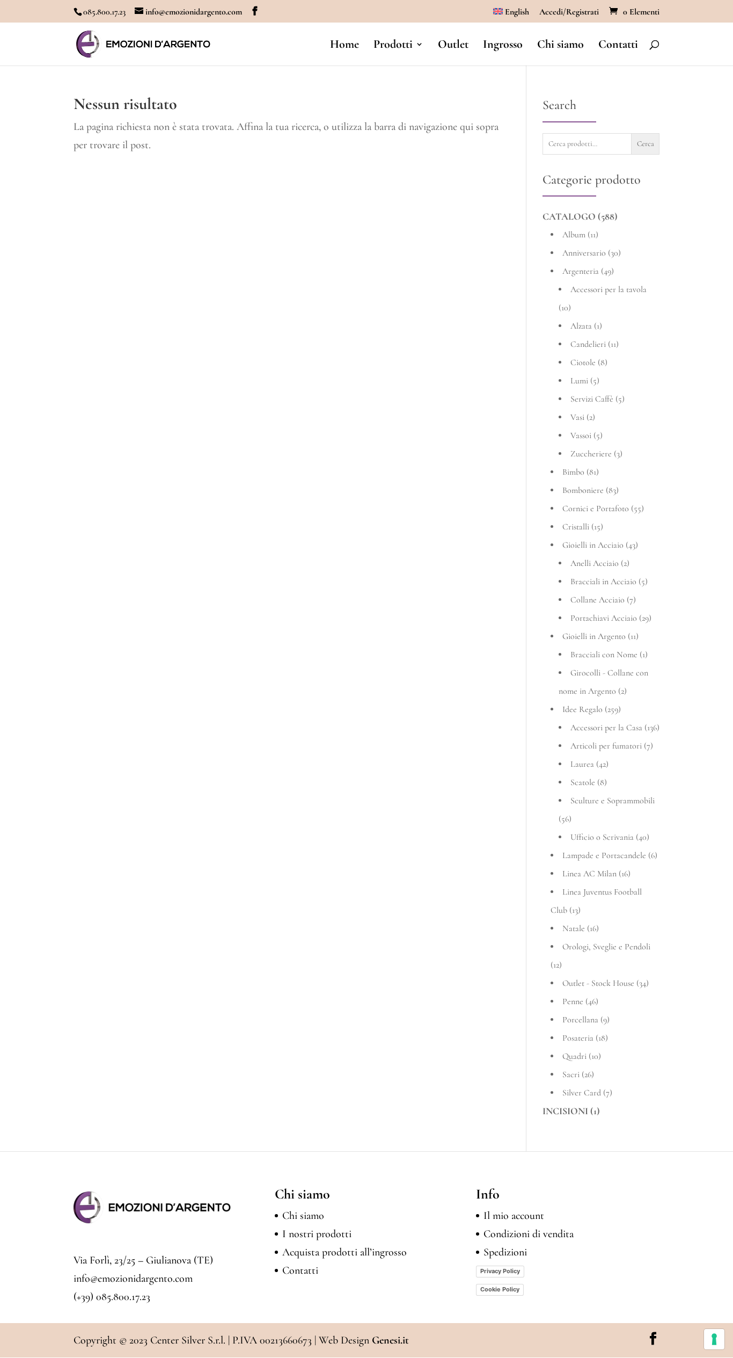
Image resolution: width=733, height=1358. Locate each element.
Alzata (581, 326)
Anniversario (584, 253)
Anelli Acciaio (594, 563)
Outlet (453, 45)
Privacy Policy (500, 1271)
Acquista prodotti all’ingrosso (344, 1252)
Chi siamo (560, 45)
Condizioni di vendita (528, 1234)
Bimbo (573, 472)
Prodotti (393, 45)
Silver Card (581, 1092)
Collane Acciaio (597, 599)
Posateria (577, 1038)
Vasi (577, 417)
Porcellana (580, 1019)
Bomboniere (583, 490)
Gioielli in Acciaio (593, 545)
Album (573, 234)
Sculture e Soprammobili (612, 800)
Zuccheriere (591, 453)
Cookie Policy (499, 1289)
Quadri (574, 1056)
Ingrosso (503, 45)
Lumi (579, 380)
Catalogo (569, 216)
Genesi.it (390, 1340)
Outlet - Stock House (598, 983)
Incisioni (565, 1111)
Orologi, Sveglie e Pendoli (606, 946)
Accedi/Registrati (569, 12)
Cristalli (575, 526)
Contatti (618, 45)
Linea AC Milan (589, 873)
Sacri (571, 1074)
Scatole (582, 782)
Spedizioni (505, 1252)
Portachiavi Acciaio (603, 618)
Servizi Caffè (591, 399)
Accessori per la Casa (606, 727)
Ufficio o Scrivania (602, 837)
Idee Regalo (582, 709)
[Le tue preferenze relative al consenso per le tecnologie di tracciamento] (714, 1339)
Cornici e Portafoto (595, 508)
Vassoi (580, 435)
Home (344, 45)
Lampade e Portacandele (604, 855)
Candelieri (588, 344)
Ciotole (583, 362)
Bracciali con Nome (603, 654)
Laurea (582, 764)
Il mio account (513, 1215)
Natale (573, 928)
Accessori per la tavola (608, 289)
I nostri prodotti (316, 1234)
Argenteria (580, 271)
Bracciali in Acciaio (603, 581)
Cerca (645, 143)
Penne (572, 1001)
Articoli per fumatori (606, 745)
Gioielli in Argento (594, 636)
